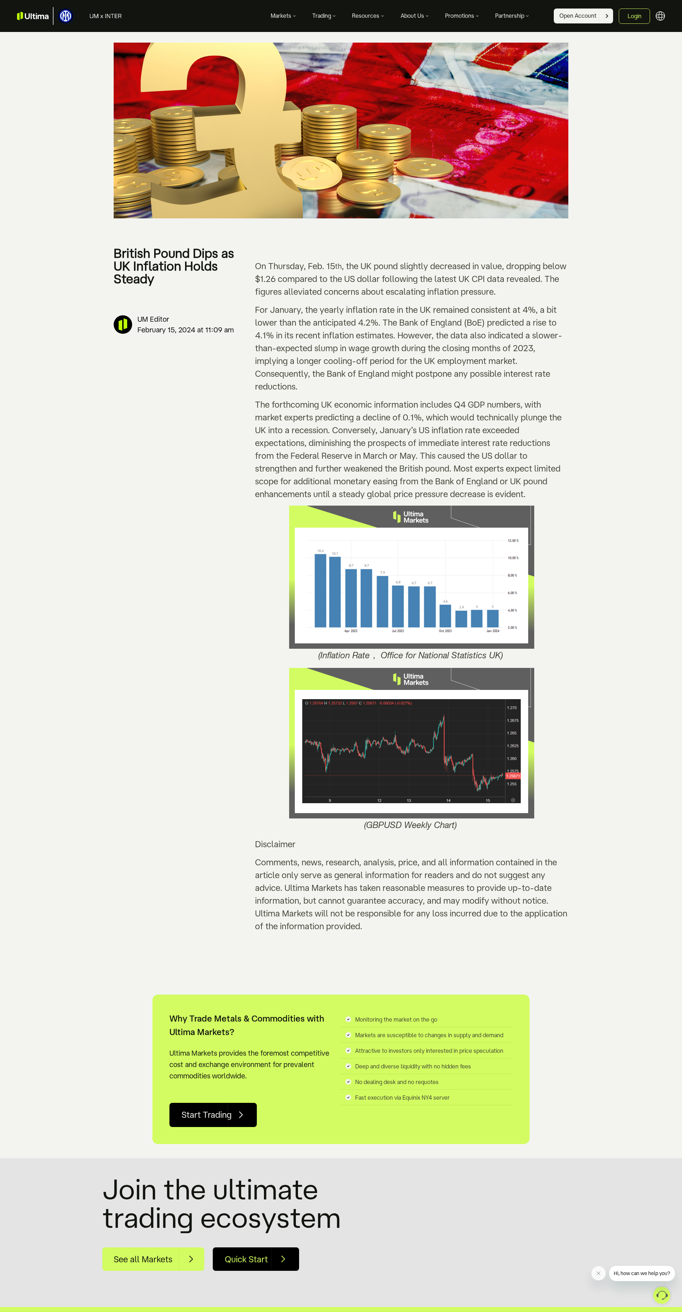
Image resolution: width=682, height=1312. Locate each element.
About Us (412, 15)
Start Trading (207, 1115)
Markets (281, 15)
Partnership (509, 15)
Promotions (459, 15)
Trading (321, 15)
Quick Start (246, 1259)
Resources (365, 15)
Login (635, 16)
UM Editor (153, 319)
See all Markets (143, 1259)
